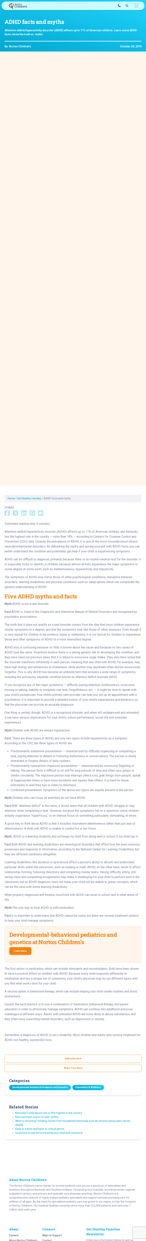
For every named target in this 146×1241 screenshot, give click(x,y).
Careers (14, 1235)
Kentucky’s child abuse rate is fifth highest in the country (48, 1112)
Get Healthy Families (29, 498)
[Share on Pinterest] (32, 513)
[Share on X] (15, 513)
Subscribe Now (73, 1058)
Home (11, 498)
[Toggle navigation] (136, 6)
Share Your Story (73, 1068)
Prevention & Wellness (88, 1087)
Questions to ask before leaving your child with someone (49, 1132)
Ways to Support (52, 1235)
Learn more (20, 951)
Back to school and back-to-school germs (39, 1128)
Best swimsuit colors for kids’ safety (36, 1116)
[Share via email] (40, 513)
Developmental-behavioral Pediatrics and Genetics (40, 1087)
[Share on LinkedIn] (24, 513)
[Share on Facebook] (7, 513)
